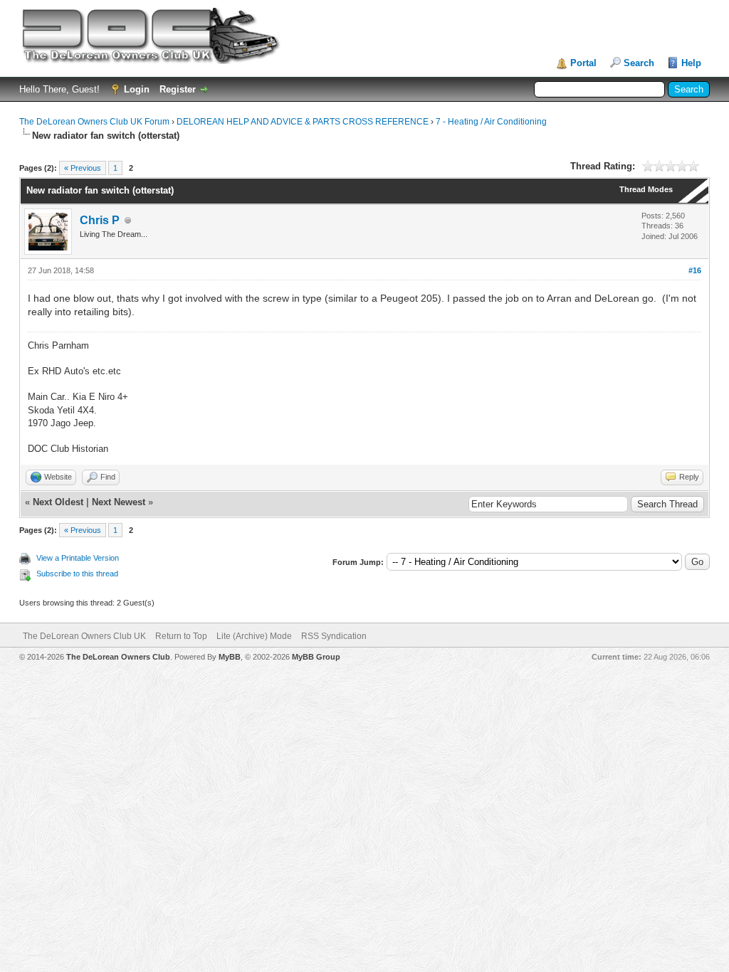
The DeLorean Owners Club (118, 657)
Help (691, 63)
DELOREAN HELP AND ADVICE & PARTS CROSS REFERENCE (303, 122)
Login (137, 89)
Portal (583, 63)
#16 (694, 270)
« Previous (82, 168)
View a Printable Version (77, 558)
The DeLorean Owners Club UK (84, 636)
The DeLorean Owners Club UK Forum (94, 122)
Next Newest (118, 502)
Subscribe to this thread (77, 573)
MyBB (230, 657)
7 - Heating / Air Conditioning (491, 122)
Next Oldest (58, 502)
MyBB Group (316, 657)
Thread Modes (646, 189)
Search (639, 63)
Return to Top (181, 636)
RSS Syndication (334, 636)
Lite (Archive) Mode (254, 636)
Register (177, 89)
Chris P (100, 220)
